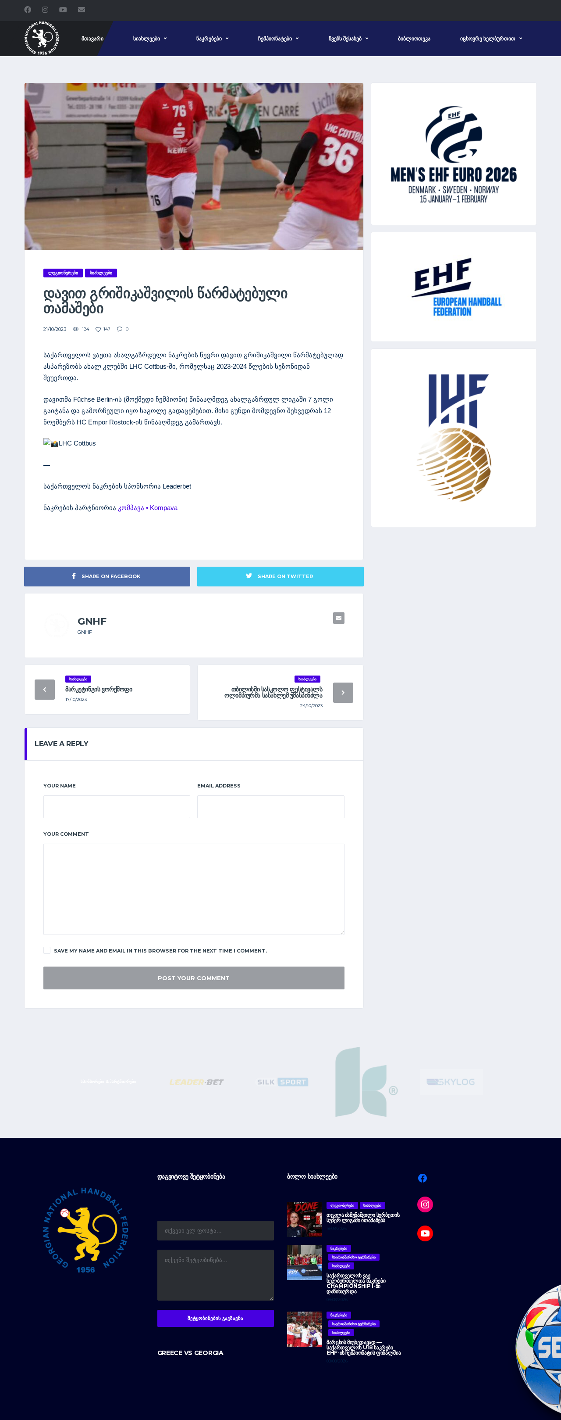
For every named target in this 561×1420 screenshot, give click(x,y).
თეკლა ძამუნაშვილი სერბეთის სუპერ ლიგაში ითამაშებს (363, 1217)
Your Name (59, 786)
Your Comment (66, 834)
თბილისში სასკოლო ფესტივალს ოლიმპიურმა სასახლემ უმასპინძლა (273, 692)
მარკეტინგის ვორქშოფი (98, 689)
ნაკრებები (209, 38)
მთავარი (92, 38)
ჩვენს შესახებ (345, 38)
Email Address (219, 786)
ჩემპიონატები (275, 38)
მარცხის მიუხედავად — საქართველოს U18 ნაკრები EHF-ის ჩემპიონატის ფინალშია (364, 1347)
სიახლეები (146, 38)
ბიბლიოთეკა (414, 38)
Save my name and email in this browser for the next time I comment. (160, 951)
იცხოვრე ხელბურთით (487, 38)
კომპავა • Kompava (148, 507)
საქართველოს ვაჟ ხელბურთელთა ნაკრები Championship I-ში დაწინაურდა (356, 1283)
